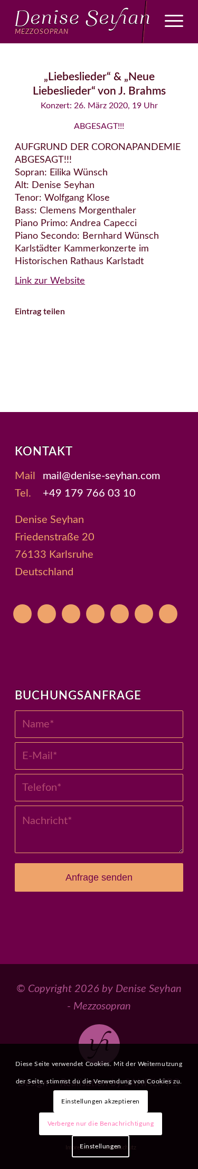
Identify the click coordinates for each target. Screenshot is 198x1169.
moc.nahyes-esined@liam (101, 476)
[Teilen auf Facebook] (40, 341)
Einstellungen (100, 1146)
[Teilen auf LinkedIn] (157, 341)
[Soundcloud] (119, 613)
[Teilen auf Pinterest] (128, 341)
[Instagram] (95, 613)
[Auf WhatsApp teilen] (99, 341)
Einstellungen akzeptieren (100, 1101)
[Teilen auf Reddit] (84, 371)
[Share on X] (69, 341)
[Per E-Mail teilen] (113, 371)
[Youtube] (22, 613)
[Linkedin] (168, 613)
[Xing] (144, 613)
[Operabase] (46, 613)
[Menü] (168, 22)
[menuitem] (168, 22)
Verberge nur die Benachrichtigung (101, 1123)
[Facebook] (71, 613)
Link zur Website (50, 281)
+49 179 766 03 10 (89, 493)
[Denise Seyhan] (82, 22)
